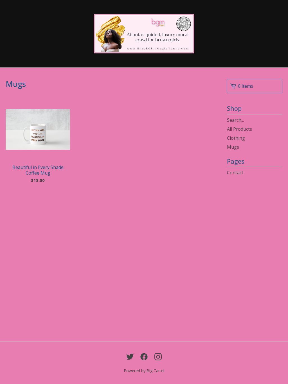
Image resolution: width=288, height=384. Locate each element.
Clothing (236, 138)
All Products (239, 129)
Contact (235, 173)
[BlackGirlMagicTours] (144, 33)
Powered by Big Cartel (144, 370)
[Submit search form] (278, 120)
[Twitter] (130, 356)
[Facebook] (144, 356)
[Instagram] (158, 356)
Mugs (233, 147)
